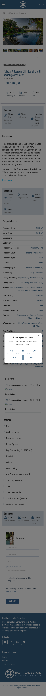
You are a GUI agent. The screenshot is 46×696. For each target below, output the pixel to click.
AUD (34, 351)
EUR (14, 357)
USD (11, 351)
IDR (23, 351)
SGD (31, 357)
